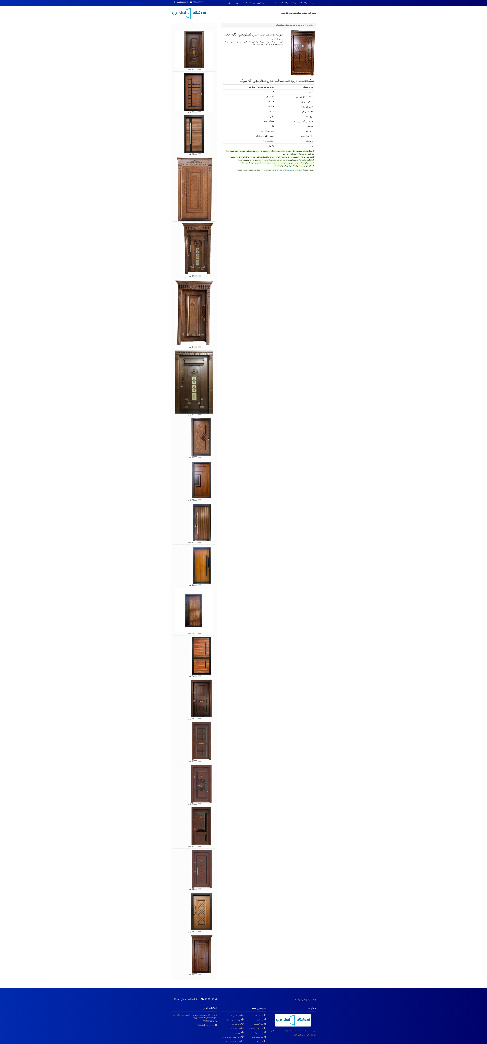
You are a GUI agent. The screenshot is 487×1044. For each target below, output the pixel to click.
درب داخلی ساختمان (256, 1028)
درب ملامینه (259, 1032)
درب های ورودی (259, 2)
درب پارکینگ (259, 1041)
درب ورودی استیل (234, 1028)
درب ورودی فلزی (258, 1037)
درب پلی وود (236, 1032)
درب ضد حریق (233, 2)
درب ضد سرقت (309, 2)
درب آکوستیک (246, 2)
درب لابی (260, 1019)
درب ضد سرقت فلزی (233, 1019)
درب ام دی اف (236, 1015)
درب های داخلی (274, 2)
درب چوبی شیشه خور (233, 1041)
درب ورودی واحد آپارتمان (232, 1037)
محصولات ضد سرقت (291, 2)
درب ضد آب (236, 1024)
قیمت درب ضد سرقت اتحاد (290, 170)
